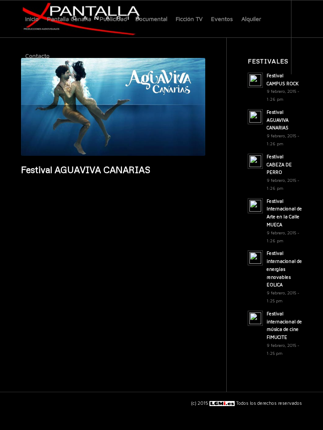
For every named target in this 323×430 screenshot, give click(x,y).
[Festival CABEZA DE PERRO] (6, 215)
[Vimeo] (48, 92)
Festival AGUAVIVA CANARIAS (85, 169)
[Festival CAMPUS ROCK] (316, 215)
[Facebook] (23, 92)
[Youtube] (36, 92)
